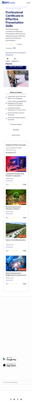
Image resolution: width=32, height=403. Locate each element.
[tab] (16, 92)
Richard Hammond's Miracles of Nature (13, 208)
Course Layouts (16, 7)
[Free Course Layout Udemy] (16, 78)
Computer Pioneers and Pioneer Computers (15, 175)
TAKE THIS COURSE (16, 66)
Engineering (22, 170)
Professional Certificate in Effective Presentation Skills (14, 19)
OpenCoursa (9, 178)
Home (8, 7)
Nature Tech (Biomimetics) (16, 240)
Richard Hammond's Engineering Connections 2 (16, 274)
